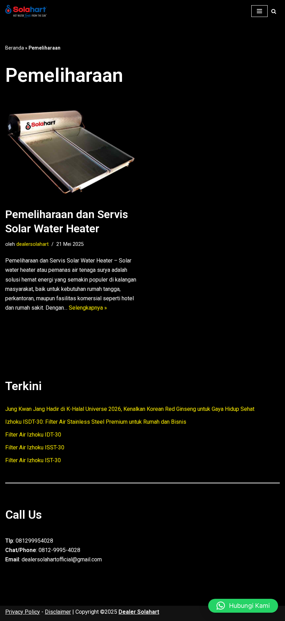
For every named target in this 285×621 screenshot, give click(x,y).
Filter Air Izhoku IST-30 (33, 460)
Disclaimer (58, 612)
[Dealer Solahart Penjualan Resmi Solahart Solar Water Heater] (27, 11)
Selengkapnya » (88, 307)
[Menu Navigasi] (259, 11)
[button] (243, 606)
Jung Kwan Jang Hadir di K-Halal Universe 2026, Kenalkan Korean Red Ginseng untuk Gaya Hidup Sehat (129, 409)
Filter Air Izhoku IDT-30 (33, 434)
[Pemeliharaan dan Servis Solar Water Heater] (71, 149)
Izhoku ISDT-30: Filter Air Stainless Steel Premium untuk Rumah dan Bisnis (95, 422)
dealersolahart (32, 244)
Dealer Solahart (139, 612)
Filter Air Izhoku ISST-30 (34, 447)
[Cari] (273, 11)
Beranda (14, 48)
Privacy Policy (22, 612)
